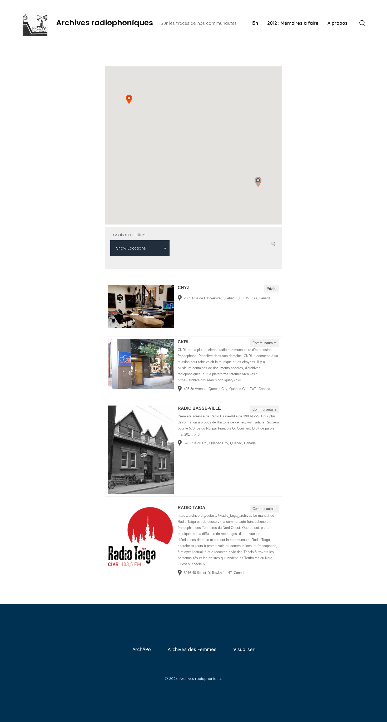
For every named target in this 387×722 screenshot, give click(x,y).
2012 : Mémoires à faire (293, 23)
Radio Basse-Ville (199, 408)
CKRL (184, 342)
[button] (129, 99)
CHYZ (184, 287)
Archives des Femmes (192, 649)
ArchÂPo (141, 649)
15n (254, 23)
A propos (338, 23)
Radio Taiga (191, 507)
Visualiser (244, 649)
